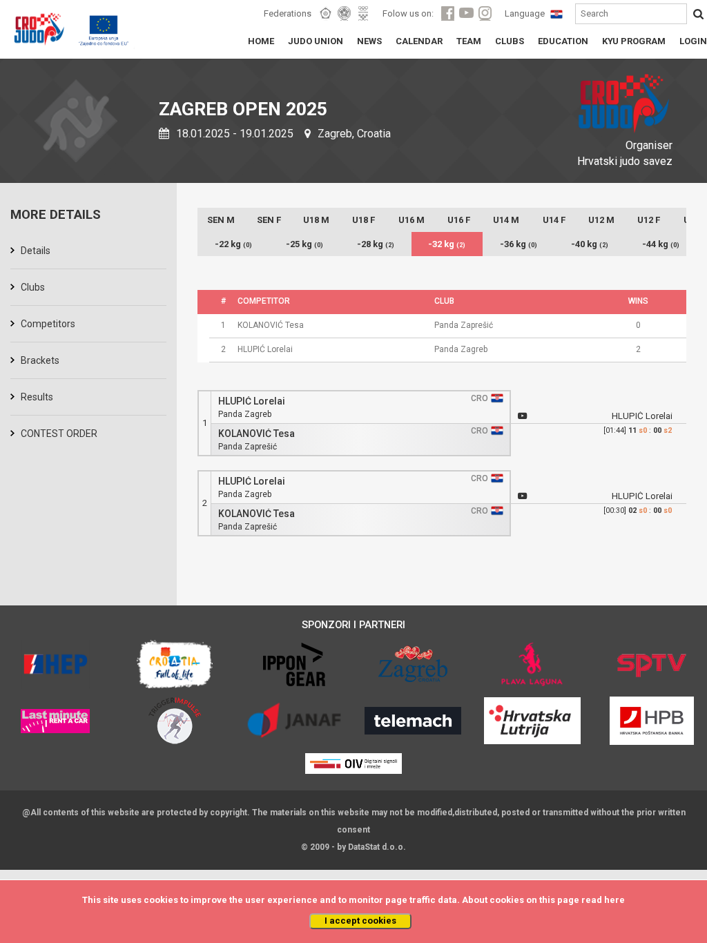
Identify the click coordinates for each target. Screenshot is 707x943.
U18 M (316, 220)
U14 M (506, 220)
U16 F (458, 220)
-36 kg (518, 244)
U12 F (648, 220)
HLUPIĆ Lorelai (251, 401)
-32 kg (446, 244)
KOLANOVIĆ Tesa (256, 434)
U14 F (554, 220)
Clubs (33, 287)
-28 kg (375, 244)
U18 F (363, 220)
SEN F (269, 220)
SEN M (221, 220)
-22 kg (233, 244)
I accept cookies (360, 920)
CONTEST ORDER (59, 433)
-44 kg (660, 244)
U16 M (411, 220)
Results (37, 396)
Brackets (40, 360)
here (614, 900)
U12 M (601, 220)
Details (35, 250)
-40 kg (589, 244)
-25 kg (304, 244)
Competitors (48, 323)
